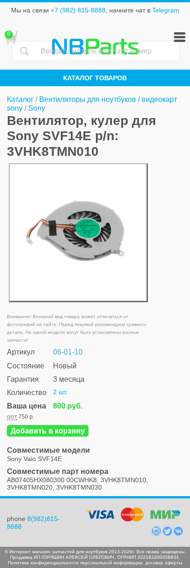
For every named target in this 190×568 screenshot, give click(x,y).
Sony (36, 108)
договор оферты (163, 562)
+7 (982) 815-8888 (78, 10)
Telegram (165, 10)
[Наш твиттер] (168, 533)
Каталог (20, 99)
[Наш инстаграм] (157, 533)
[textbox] (107, 51)
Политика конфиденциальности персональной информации (75, 562)
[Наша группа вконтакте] (178, 533)
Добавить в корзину (48, 431)
